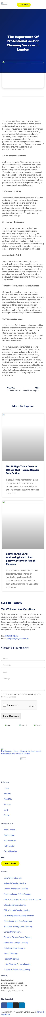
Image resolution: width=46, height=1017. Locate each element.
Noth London (9, 846)
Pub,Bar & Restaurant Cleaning (17, 969)
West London (9, 829)
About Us (8, 799)
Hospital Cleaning (11, 958)
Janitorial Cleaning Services (15, 883)
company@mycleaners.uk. (18, 638)
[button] (15, 107)
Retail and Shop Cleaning (14, 948)
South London (10, 840)
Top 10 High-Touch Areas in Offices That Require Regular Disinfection (22, 470)
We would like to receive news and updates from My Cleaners (21, 695)
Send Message (11, 716)
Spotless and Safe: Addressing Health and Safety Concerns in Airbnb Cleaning (20, 559)
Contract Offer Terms (12, 931)
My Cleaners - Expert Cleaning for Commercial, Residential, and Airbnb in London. (21, 752)
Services (7, 804)
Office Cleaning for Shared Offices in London (22, 899)
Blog (6, 809)
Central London (10, 851)
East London (9, 835)
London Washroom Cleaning (16, 888)
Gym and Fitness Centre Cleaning (18, 937)
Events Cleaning (10, 953)
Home (6, 788)
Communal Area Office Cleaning (17, 894)
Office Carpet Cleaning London (17, 910)
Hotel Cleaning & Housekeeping (17, 964)
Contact (7, 815)
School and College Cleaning (16, 942)
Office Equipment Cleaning (15, 904)
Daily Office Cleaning (12, 878)
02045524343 (11, 636)
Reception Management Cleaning (18, 926)
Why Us (7, 793)
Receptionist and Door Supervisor (18, 921)
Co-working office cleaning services (19, 915)
